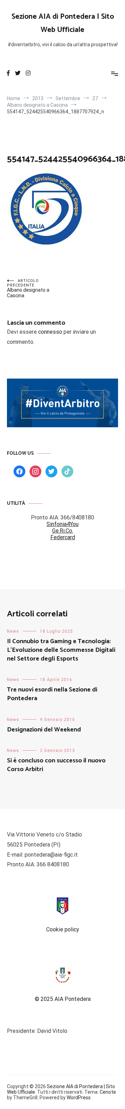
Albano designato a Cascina (28, 288)
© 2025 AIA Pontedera (63, 999)
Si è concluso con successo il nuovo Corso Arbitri (56, 765)
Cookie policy (62, 929)
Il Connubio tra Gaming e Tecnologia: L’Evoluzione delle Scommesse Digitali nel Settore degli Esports (61, 650)
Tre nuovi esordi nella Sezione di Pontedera (52, 694)
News (13, 631)
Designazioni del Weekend (44, 730)
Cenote (108, 1092)
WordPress (79, 1097)
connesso (50, 332)
